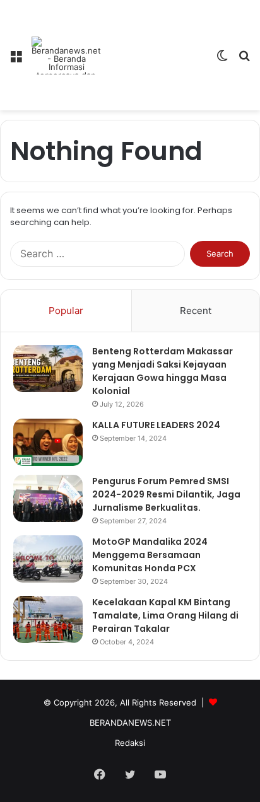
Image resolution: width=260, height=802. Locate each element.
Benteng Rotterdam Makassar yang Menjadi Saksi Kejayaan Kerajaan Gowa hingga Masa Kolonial (162, 371)
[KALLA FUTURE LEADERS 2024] (48, 442)
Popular (66, 311)
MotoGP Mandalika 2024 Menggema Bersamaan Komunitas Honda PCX (150, 554)
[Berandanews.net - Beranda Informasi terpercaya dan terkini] (66, 55)
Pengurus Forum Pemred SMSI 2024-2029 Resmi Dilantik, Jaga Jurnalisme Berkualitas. (166, 494)
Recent (195, 311)
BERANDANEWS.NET (130, 723)
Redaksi (130, 743)
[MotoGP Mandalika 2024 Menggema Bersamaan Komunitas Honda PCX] (48, 559)
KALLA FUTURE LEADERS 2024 (156, 425)
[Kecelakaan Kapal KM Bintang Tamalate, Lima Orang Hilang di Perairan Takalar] (48, 619)
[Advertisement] (153, 45)
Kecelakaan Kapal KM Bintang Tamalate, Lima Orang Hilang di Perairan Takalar (165, 615)
